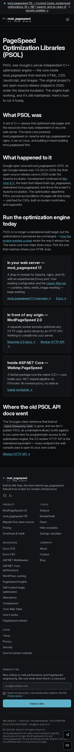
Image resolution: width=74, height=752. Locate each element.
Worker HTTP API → (16, 454)
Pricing (7, 527)
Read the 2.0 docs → (21, 342)
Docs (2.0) (9, 548)
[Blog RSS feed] (10, 495)
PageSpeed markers (15, 620)
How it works (10, 614)
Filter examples (49, 527)
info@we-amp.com (39, 724)
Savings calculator (50, 533)
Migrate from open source (18, 521)
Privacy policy (15, 695)
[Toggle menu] (67, 19)
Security (8, 647)
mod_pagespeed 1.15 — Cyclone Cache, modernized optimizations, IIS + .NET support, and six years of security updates (39, 7)
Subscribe (37, 703)
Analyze (44, 510)
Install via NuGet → (20, 390)
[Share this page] (67, 734)
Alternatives (10, 597)
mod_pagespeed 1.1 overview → (29, 298)
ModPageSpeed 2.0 (15, 510)
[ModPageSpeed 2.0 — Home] (22, 19)
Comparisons (10, 603)
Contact (44, 554)
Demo (43, 521)
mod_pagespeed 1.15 (15, 516)
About (43, 548)
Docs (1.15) (9, 554)
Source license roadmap (17, 652)
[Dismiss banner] (69, 7)
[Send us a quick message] (67, 745)
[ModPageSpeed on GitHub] (4, 495)
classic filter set (56, 283)
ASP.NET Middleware (15, 560)
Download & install (13, 533)
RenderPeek (47, 516)
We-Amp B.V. (10, 720)
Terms (6, 635)
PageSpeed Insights (15, 581)
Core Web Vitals (12, 609)
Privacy (7, 641)
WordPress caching (14, 575)
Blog (42, 560)
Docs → (61, 298)
